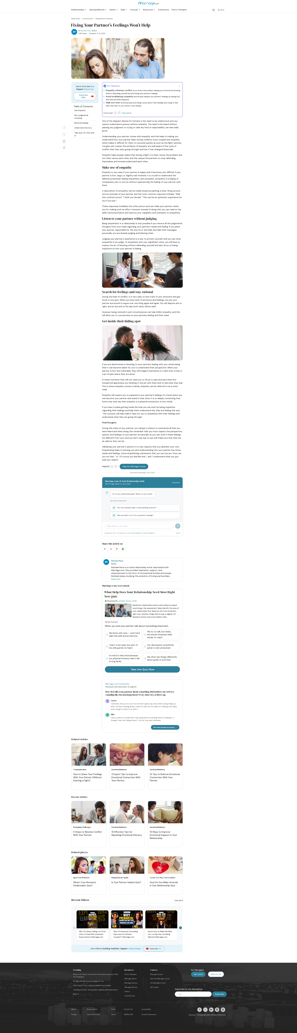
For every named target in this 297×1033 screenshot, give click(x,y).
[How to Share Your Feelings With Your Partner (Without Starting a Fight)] (88, 754)
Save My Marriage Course (160, 979)
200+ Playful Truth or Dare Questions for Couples (92, 985)
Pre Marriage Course (158, 983)
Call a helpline (137, 533)
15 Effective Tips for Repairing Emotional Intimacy (126, 833)
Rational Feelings (81, 123)
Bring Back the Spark (119, 877)
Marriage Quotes (130, 987)
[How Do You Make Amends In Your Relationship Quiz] (165, 873)
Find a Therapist (148, 533)
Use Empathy (80, 110)
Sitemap (192, 1015)
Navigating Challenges (82, 827)
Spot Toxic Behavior (81, 877)
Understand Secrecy (83, 128)
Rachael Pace (86, 31)
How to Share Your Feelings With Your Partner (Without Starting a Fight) (87, 777)
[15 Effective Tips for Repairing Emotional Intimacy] (127, 812)
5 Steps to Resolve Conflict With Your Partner (87, 833)
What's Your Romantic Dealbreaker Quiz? (84, 884)
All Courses (154, 987)
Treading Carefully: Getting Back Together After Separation (95, 990)
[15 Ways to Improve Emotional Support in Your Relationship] (165, 812)
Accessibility (146, 1009)
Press (113, 1009)
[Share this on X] (64, 136)
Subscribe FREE (83, 96)
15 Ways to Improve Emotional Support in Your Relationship (163, 835)
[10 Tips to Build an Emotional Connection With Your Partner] (165, 754)
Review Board (92, 1009)
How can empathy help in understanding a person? (136, 508)
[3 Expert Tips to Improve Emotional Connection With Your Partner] (127, 754)
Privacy (74, 1014)
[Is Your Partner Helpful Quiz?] (127, 873)
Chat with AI (126, 113)
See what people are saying (163, 727)
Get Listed (198, 974)
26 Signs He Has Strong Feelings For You (88, 981)
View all (177, 900)
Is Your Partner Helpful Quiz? (126, 882)
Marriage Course (156, 974)
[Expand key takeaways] (179, 86)
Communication (79, 769)
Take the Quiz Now (142, 669)
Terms (178, 533)
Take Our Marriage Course (134, 466)
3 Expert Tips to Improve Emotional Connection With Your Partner (125, 777)
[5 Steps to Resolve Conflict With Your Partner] (88, 812)
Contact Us (128, 1009)
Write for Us (216, 974)
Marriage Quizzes (130, 983)
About (73, 1009)
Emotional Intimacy (119, 769)
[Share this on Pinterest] (64, 150)
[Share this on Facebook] (64, 130)
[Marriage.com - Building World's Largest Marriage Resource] (148, 5)
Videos (127, 991)
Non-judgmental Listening (81, 116)
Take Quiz (78, 133)
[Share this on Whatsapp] (64, 143)
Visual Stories (129, 996)
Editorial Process (93, 1014)
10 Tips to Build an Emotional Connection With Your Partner (165, 777)
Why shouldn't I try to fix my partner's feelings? (135, 515)
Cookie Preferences (148, 1014)
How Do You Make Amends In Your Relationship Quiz (164, 884)
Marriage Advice (130, 979)
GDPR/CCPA (128, 1014)
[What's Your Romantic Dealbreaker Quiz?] (88, 873)
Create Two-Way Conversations (162, 877)
